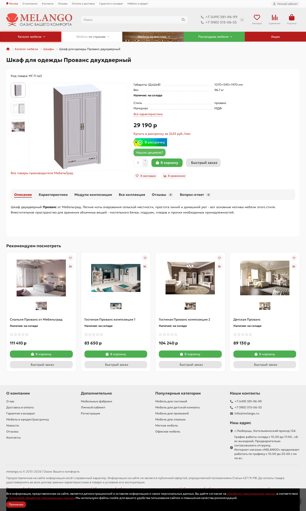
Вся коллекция (132, 194)
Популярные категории (178, 393)
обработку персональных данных (251, 494)
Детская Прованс (247, 319)
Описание (23, 194)
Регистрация (90, 413)
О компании (29, 3)
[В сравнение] (70, 266)
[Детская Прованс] (264, 278)
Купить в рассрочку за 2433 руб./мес (162, 134)
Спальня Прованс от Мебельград (36, 319)
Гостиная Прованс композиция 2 (184, 319)
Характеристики (53, 194)
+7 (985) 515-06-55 (221, 22)
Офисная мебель (167, 431)
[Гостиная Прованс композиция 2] (190, 278)
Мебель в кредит (137, 3)
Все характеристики (148, 114)
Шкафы (48, 49)
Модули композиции (93, 194)
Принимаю (16, 504)
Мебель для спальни (170, 419)
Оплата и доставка (83, 3)
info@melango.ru (247, 413)
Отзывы (62, 3)
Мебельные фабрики (96, 401)
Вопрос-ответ (194, 194)
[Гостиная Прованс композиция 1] (115, 278)
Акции (275, 36)
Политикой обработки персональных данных (41, 498)
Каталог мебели (26, 49)
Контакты (48, 3)
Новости (12, 425)
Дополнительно (96, 393)
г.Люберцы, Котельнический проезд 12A (265, 431)
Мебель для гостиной (171, 401)
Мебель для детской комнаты (177, 407)
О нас (10, 401)
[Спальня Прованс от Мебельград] (41, 278)
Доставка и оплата (20, 407)
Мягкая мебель (166, 425)
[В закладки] (70, 258)
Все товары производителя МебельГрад (42, 173)
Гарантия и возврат (111, 3)
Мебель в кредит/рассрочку (27, 419)
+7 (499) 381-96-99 (221, 17)
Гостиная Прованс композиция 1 (109, 319)
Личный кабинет (93, 407)
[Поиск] (183, 19)
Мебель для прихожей (172, 413)
